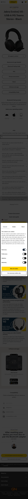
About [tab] (22, 226)
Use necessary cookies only (14, 273)
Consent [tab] (5, 226)
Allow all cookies (14, 268)
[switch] (24, 254)
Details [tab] (14, 226)
